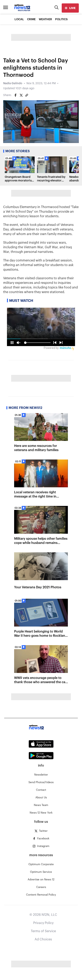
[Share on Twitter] (21, 95)
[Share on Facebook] (15, 95)
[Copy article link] (26, 95)
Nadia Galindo (12, 83)
